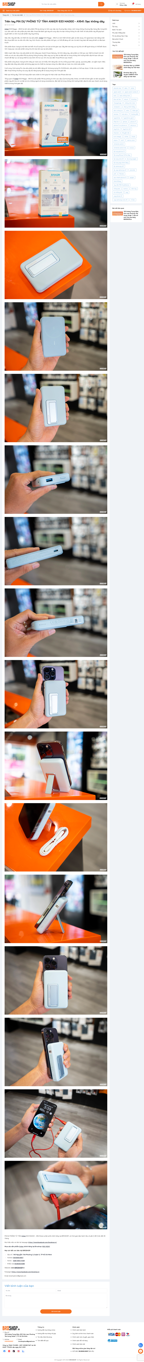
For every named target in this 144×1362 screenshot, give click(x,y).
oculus (132, 148)
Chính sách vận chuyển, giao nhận (83, 1337)
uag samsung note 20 (120, 200)
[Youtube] (9, 1351)
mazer (133, 136)
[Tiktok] (14, 1351)
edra (127, 110)
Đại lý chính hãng (129, 107)
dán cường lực (118, 110)
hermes (116, 114)
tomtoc (125, 189)
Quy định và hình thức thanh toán (83, 1333)
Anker (7, 29)
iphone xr (133, 125)
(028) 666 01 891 (19, 1261)
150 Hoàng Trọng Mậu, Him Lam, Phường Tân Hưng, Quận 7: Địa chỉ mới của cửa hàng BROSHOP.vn (131, 58)
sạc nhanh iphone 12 (120, 177)
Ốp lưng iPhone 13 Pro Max (122, 155)
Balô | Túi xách (116, 30)
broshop (134, 99)
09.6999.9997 (18, 1258)
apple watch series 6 (131, 92)
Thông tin (41, 1327)
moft (122, 140)
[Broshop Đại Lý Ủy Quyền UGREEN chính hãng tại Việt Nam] (117, 74)
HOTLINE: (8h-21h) (83, 1351)
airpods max (117, 88)
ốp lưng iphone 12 (119, 151)
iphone (125, 122)
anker (132, 88)
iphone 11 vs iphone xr (120, 125)
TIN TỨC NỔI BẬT (118, 51)
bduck (126, 99)
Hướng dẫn (134, 114)
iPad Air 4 (117, 122)
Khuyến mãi (125, 133)
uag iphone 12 (118, 196)
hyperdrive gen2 (129, 118)
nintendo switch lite (120, 148)
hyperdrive (117, 118)
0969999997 (9, 1341)
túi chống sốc (118, 192)
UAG (113, 23)
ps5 (115, 174)
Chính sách (76, 1327)
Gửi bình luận (55, 1311)
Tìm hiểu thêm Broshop (45, 1337)
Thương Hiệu (116, 42)
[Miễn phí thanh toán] (124, 1334)
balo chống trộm (125, 95)
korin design (117, 136)
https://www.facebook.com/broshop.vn (25, 1272)
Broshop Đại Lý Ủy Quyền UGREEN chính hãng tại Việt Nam (131, 74)
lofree (126, 136)
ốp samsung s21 (119, 166)
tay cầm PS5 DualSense (121, 185)
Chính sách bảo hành (79, 1330)
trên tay (133, 189)
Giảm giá (135, 110)
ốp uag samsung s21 (120, 170)
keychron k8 (127, 129)
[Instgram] (18, 1351)
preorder (132, 170)
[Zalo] (23, 1351)
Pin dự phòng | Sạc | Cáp (120, 36)
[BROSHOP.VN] (10, 4)
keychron (117, 129)
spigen (132, 177)
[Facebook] (4, 1351)
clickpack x (117, 107)
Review (121, 174)
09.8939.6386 (19, 1264)
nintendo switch (119, 144)
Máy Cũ (114, 45)
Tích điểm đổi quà (43, 1340)
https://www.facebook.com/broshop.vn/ (42, 1242)
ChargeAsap (117, 103)
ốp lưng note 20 (119, 159)
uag (127, 192)
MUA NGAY (46, 1246)
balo (115, 95)
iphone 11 (133, 122)
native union (131, 140)
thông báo (117, 189)
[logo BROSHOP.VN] (20, 1328)
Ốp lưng (114, 26)
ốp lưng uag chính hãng (121, 162)
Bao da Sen (117, 99)
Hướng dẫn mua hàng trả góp (47, 1333)
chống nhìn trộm (130, 103)
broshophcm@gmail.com (26, 1341)
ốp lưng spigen (131, 159)
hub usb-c (125, 114)
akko (126, 88)
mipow (116, 140)
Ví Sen (133, 200)
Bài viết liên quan (118, 208)
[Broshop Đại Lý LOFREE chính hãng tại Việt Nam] (117, 67)
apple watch (117, 92)
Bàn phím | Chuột (117, 39)
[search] (101, 4)
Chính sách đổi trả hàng (79, 1340)
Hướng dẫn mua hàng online (46, 1330)
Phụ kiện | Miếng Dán (118, 33)
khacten (116, 133)
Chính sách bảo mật (78, 1344)
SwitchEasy (117, 181)
